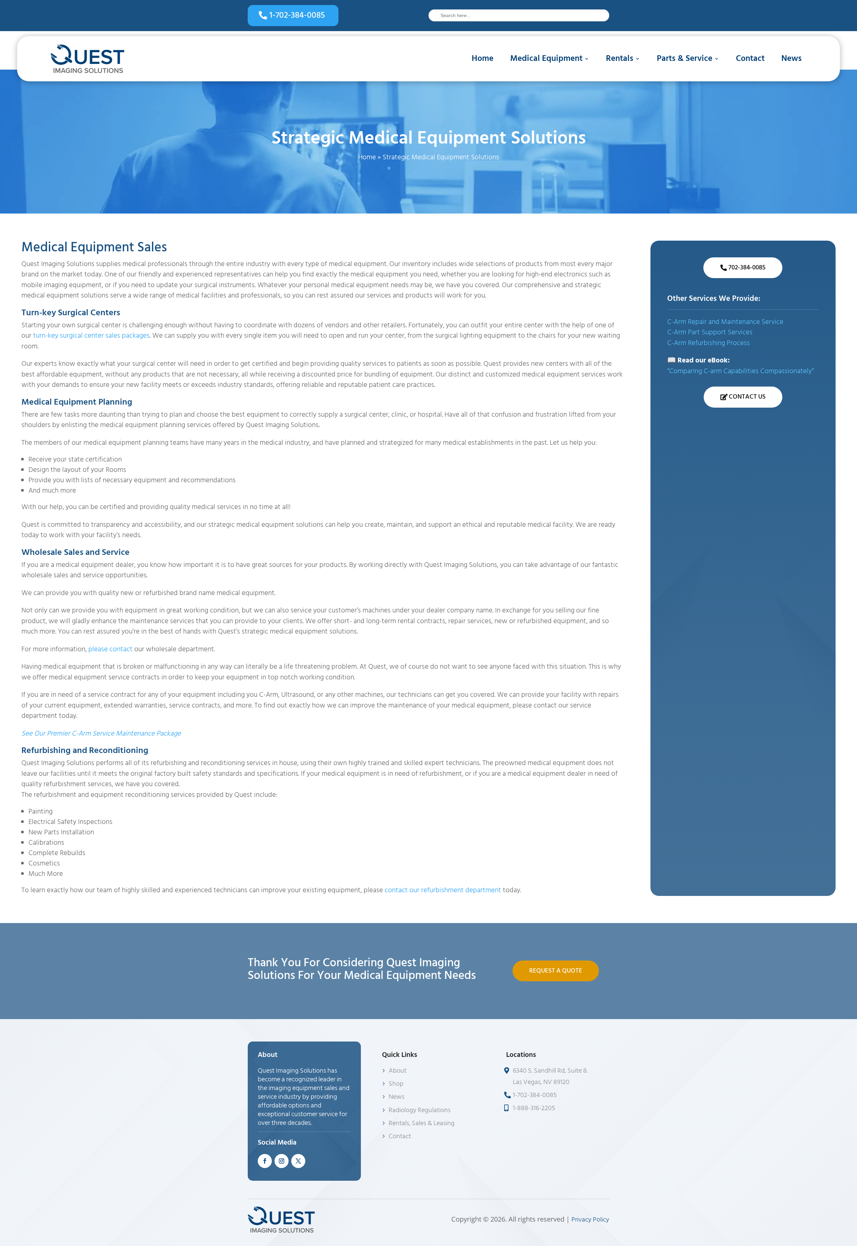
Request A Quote (555, 971)
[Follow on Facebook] (265, 1161)
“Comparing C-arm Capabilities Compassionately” (740, 371)
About (397, 1070)
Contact (750, 58)
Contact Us (747, 397)
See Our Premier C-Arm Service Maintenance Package (101, 733)
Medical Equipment (546, 58)
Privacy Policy (590, 1219)
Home (482, 58)
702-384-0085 (747, 267)
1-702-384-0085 (297, 15)
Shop (396, 1083)
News (791, 58)
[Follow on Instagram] (282, 1161)
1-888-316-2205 (534, 1108)
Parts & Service (684, 58)
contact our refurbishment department (443, 890)
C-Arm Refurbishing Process (708, 343)
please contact (110, 649)
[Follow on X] (298, 1161)
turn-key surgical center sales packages (91, 335)
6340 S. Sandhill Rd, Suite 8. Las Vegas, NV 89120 (550, 1076)
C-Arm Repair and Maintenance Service (725, 322)
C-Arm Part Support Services (710, 332)
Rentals (619, 58)
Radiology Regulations (420, 1110)
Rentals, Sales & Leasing (422, 1123)
